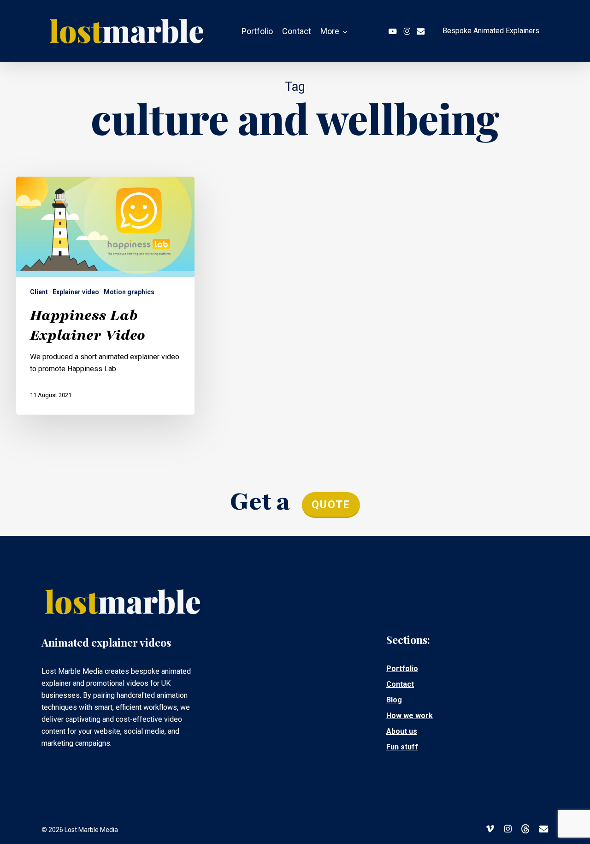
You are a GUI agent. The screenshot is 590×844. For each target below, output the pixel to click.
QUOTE (331, 505)
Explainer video (76, 292)
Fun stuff (402, 747)
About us (401, 731)
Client (39, 292)
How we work (409, 715)
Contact (400, 684)
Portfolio (402, 668)
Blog (394, 699)
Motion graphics (129, 292)
